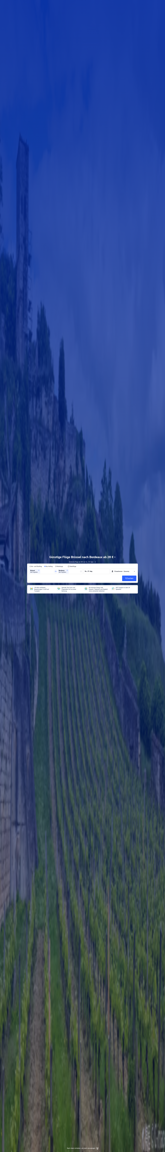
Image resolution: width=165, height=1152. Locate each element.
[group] (42, 571)
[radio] (36, 566)
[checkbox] (72, 566)
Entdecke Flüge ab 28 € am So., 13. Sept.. (81, 562)
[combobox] (41, 571)
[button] (146, 3)
